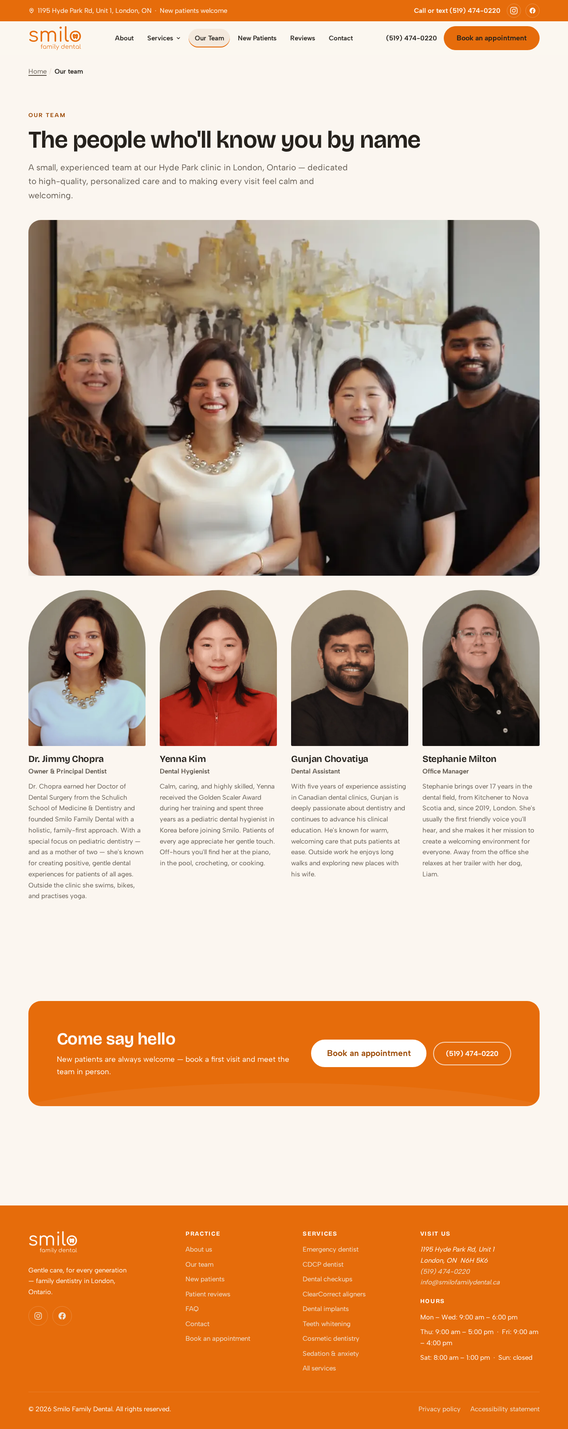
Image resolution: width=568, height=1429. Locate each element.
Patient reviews (207, 1294)
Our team (199, 1264)
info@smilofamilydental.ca (460, 1282)
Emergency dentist (331, 1249)
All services (319, 1368)
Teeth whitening (327, 1324)
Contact (341, 38)
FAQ (192, 1309)
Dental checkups (327, 1279)
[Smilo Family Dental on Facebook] (532, 11)
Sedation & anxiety (331, 1354)
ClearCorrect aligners (334, 1294)
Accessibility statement (505, 1409)
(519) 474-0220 (411, 38)
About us (198, 1249)
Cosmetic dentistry (331, 1339)
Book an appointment (492, 38)
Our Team (209, 38)
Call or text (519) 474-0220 (457, 11)
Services (160, 38)
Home (37, 71)
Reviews (302, 38)
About (124, 38)
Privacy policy (439, 1409)
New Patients (257, 38)
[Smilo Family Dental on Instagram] (514, 11)
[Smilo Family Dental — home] (55, 38)
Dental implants (326, 1309)
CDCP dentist (323, 1264)
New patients (205, 1279)
